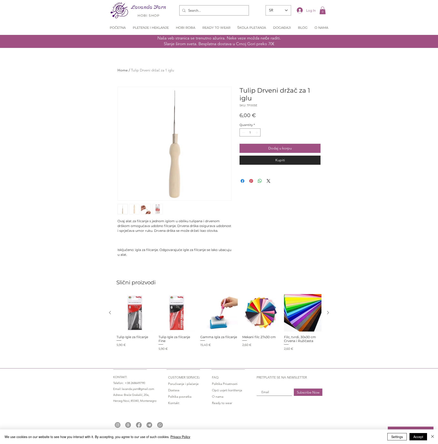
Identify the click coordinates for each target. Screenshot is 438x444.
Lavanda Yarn (148, 7)
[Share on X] (268, 181)
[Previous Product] (110, 312)
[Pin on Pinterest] (251, 181)
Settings (397, 436)
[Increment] (257, 132)
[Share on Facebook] (242, 181)
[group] (219, 322)
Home (122, 70)
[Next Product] (328, 312)
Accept (418, 436)
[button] (322, 10)
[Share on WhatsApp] (260, 181)
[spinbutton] (250, 132)
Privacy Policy (180, 436)
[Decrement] (243, 132)
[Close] (432, 436)
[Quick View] (135, 313)
